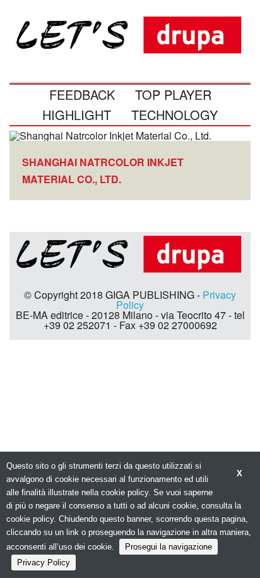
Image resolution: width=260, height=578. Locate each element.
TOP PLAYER (173, 94)
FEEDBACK (82, 94)
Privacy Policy (43, 562)
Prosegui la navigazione (168, 546)
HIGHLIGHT (76, 114)
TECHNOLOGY (174, 114)
